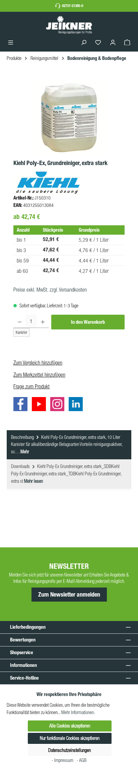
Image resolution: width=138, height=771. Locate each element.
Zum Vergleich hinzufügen (37, 363)
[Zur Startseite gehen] (69, 24)
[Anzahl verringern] (19, 321)
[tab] (69, 445)
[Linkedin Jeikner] (77, 405)
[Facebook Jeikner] (22, 405)
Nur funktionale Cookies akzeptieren (69, 738)
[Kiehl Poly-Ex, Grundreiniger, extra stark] (69, 117)
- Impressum (63, 760)
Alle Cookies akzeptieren (69, 725)
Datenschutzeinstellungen (69, 750)
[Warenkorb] (127, 42)
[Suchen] (83, 42)
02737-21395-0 (72, 5)
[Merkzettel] (98, 42)
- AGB (81, 760)
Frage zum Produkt (31, 386)
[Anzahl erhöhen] (43, 321)
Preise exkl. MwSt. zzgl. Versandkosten (50, 290)
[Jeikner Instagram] (59, 405)
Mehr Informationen (77, 712)
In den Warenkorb (88, 322)
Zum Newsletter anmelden (69, 594)
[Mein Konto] (113, 42)
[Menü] (10, 42)
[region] (69, 117)
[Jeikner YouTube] (40, 405)
